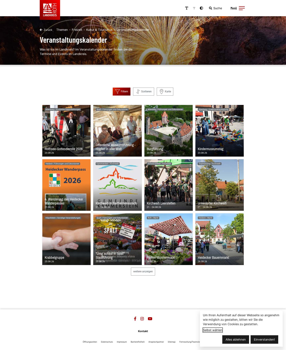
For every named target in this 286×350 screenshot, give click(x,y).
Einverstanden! (264, 339)
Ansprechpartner (156, 342)
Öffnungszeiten (90, 342)
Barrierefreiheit (137, 342)
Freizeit (77, 29)
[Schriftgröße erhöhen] (186, 8)
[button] (242, 8)
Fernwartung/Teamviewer (191, 342)
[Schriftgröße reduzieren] (194, 8)
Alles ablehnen (236, 339)
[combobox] (215, 8)
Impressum (122, 342)
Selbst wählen (212, 330)
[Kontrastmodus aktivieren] (201, 8)
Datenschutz (107, 342)
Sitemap (171, 342)
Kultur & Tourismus (99, 29)
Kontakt (143, 331)
